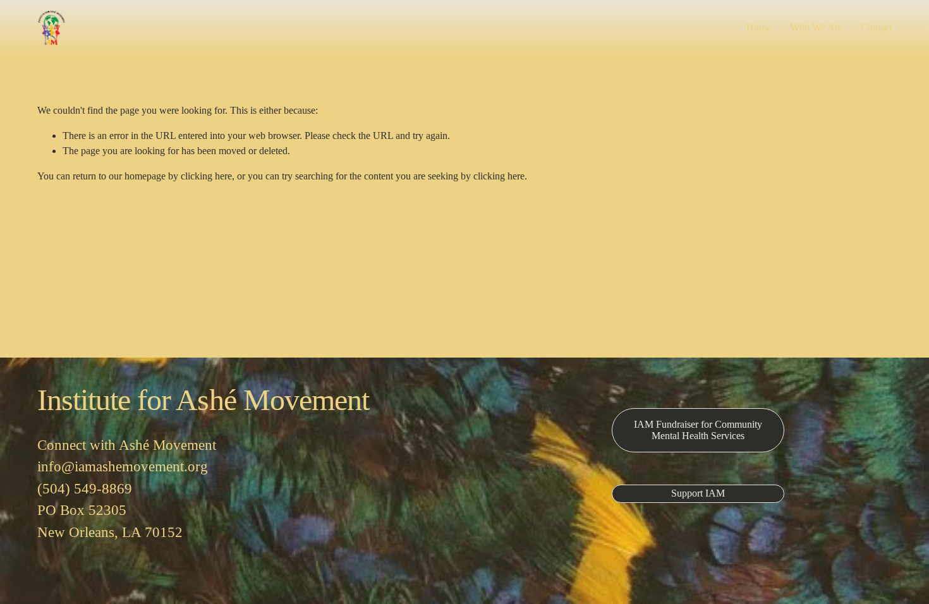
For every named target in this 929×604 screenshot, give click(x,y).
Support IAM (698, 493)
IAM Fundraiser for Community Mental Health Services (698, 430)
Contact (876, 27)
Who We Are (816, 27)
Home (758, 27)
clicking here (206, 176)
